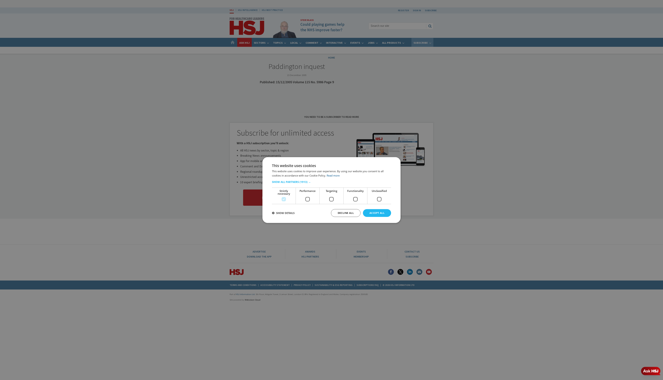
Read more (333, 175)
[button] (331, 181)
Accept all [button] (377, 213)
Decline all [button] (346, 213)
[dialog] (331, 190)
